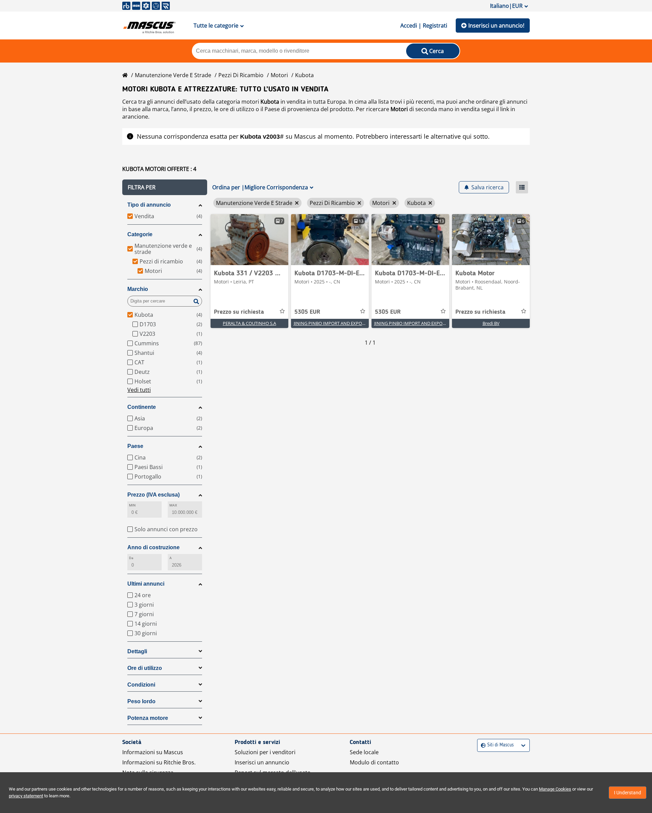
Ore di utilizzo (144, 668)
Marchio (137, 289)
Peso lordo (141, 701)
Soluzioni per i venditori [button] (265, 752)
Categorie (139, 234)
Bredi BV (491, 323)
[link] (249, 239)
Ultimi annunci (145, 584)
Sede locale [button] (364, 752)
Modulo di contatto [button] (374, 762)
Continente (141, 407)
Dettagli (137, 651)
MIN (132, 505)
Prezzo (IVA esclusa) (153, 495)
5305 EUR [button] (307, 312)
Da (131, 558)
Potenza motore (147, 718)
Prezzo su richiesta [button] (239, 312)
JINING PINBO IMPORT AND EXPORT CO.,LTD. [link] (339, 323)
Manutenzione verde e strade (173, 75)
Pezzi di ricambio (241, 75)
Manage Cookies (555, 789)
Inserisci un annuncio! (496, 25)
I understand (627, 792)
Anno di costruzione (153, 547)
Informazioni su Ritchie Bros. (159, 762)
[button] (164, 187)
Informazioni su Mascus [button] (152, 752)
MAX (173, 505)
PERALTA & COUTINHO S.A (249, 323)
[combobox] (482, 745)
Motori (279, 75)
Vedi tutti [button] (139, 390)
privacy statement (26, 795)
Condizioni (141, 685)
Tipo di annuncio (149, 205)
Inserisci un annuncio (262, 762)
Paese (135, 446)
